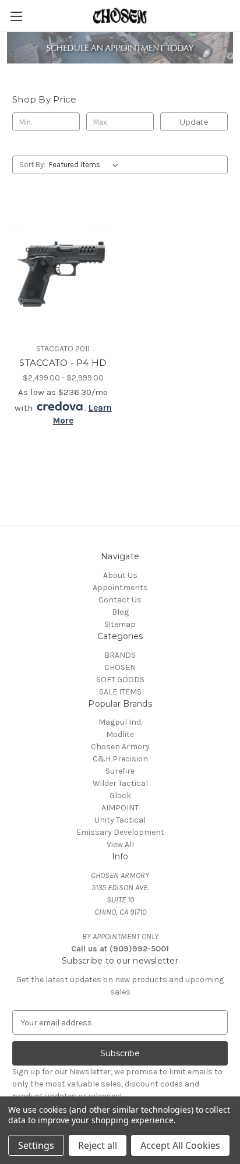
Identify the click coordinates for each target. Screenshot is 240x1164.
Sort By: (32, 164)
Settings (36, 1145)
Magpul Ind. (120, 722)
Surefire (120, 771)
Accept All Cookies (180, 1145)
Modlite (120, 734)
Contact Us (120, 600)
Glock (120, 795)
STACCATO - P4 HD (63, 362)
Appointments (120, 587)
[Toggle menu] (16, 16)
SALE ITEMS (120, 692)
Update (194, 121)
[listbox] (86, 165)
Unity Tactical (120, 820)
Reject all (97, 1145)
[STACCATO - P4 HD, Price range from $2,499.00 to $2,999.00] (63, 269)
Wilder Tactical (120, 783)
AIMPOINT (120, 808)
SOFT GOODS (120, 680)
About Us (120, 575)
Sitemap (120, 624)
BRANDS (120, 655)
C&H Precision (120, 759)
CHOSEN (120, 667)
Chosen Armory (120, 747)
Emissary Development (120, 832)
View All (120, 844)
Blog (120, 612)
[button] (120, 48)
